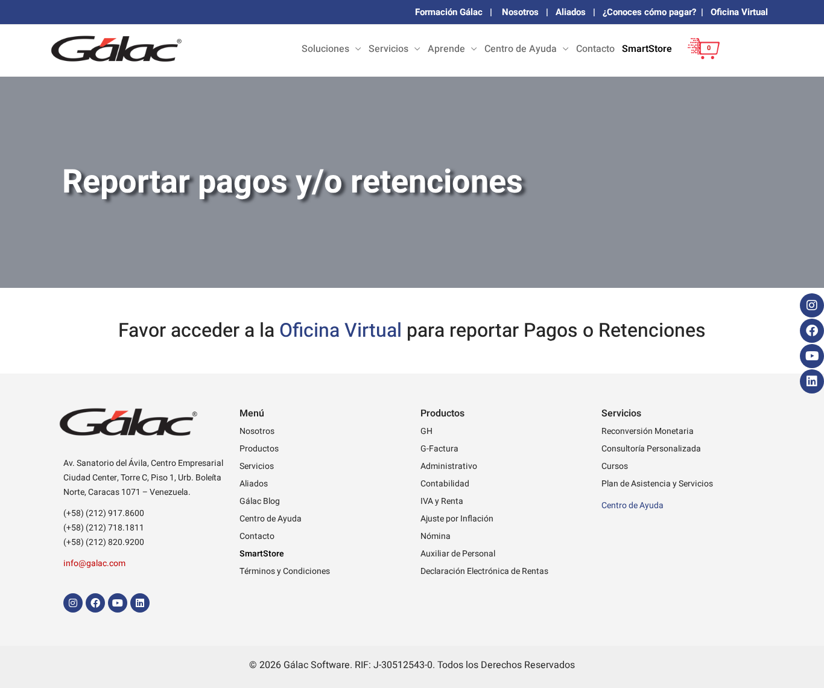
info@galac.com (94, 563)
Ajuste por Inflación (456, 518)
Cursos (614, 466)
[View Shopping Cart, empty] (700, 57)
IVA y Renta (441, 501)
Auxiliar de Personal (457, 553)
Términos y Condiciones (284, 571)
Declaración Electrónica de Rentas (484, 571)
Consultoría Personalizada (651, 448)
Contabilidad (444, 483)
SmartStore (647, 49)
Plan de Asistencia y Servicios (657, 483)
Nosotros (520, 12)
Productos (259, 448)
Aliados (571, 12)
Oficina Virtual (739, 12)
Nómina (435, 536)
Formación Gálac (449, 12)
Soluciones (325, 49)
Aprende (446, 49)
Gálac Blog (259, 501)
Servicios (388, 49)
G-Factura (439, 448)
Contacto (595, 49)
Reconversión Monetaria (647, 431)
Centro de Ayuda (520, 49)
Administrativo (448, 466)
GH (426, 431)
